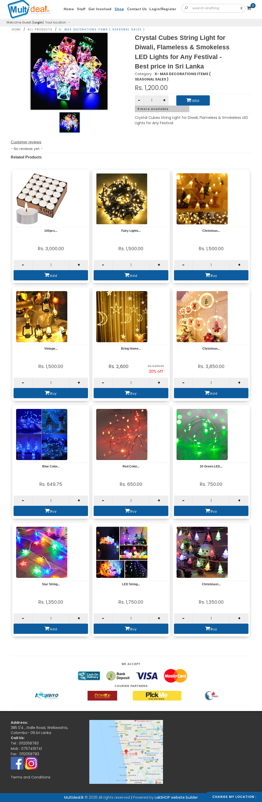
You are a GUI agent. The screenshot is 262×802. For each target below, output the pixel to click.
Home (16, 29)
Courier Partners (131, 686)
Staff (81, 9)
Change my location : (234, 797)
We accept (131, 664)
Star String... (51, 584)
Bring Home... (131, 348)
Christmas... (211, 231)
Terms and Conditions (30, 777)
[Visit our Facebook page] (17, 762)
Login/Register (162, 9)
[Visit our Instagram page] (31, 762)
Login (38, 22)
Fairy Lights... (131, 231)
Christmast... (211, 584)
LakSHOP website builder (176, 797)
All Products (40, 29)
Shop (119, 9)
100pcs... (50, 231)
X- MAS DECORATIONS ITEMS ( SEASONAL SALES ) (102, 29)
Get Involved (100, 9)
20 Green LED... (211, 466)
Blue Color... (51, 466)
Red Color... (131, 466)
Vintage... (51, 348)
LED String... (131, 584)
